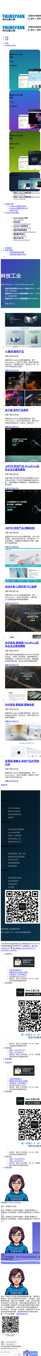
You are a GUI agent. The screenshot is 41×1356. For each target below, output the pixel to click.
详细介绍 (15, 370)
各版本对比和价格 (14, 175)
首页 (2, 303)
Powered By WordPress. (9, 950)
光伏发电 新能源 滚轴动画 (19, 704)
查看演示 (8, 370)
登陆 (6, 37)
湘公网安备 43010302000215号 (23, 948)
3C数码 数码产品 (14, 351)
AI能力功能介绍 (22, 1314)
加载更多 (4, 785)
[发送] (19, 1354)
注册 (6, 39)
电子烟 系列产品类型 (16, 410)
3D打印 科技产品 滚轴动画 (20, 528)
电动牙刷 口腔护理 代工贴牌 (21, 586)
